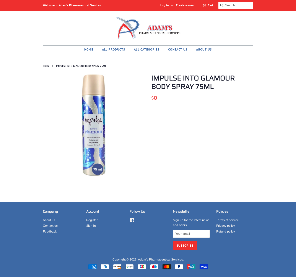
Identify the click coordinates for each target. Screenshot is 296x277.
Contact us (177, 49)
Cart (210, 5)
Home (88, 49)
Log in (164, 5)
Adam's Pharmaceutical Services (160, 259)
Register (92, 220)
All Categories (146, 49)
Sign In (91, 225)
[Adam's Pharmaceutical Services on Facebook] (132, 221)
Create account (186, 5)
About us (204, 49)
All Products (113, 49)
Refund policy (225, 231)
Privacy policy (225, 225)
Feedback (50, 231)
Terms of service (227, 220)
